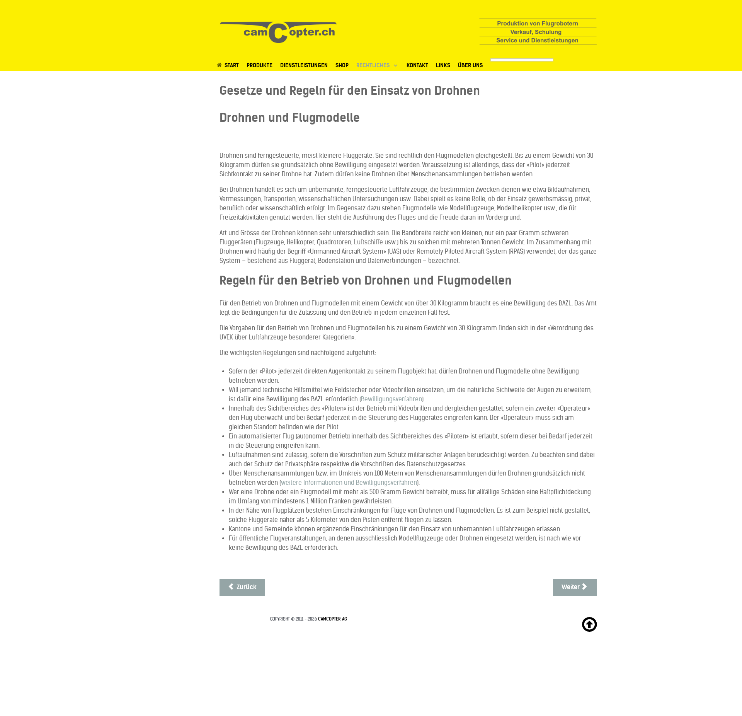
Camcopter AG (332, 619)
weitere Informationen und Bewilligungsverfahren (349, 482)
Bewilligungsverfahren (391, 399)
